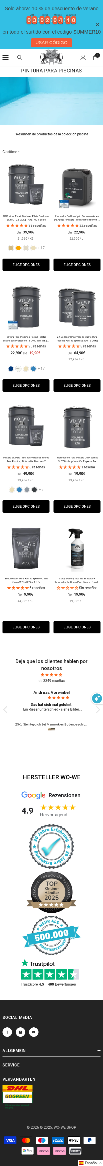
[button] (90, 1163)
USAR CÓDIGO (52, 42)
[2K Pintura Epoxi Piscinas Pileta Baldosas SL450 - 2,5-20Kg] (26, 186)
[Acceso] (83, 57)
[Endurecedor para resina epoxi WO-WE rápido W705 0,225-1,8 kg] (26, 548)
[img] (51, 675)
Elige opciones (26, 265)
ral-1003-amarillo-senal (18, 248)
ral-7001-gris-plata (27, 490)
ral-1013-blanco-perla (26, 248)
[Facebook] (7, 1032)
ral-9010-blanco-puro (18, 369)
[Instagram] (20, 1032)
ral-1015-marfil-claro (33, 248)
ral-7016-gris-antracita (34, 490)
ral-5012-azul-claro (33, 369)
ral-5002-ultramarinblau (11, 369)
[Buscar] (20, 57)
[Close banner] (97, 24)
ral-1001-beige (11, 248)
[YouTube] (33, 1032)
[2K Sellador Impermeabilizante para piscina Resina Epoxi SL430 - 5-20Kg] (77, 306)
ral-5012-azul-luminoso (19, 490)
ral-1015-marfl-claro (26, 369)
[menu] (5, 57)
